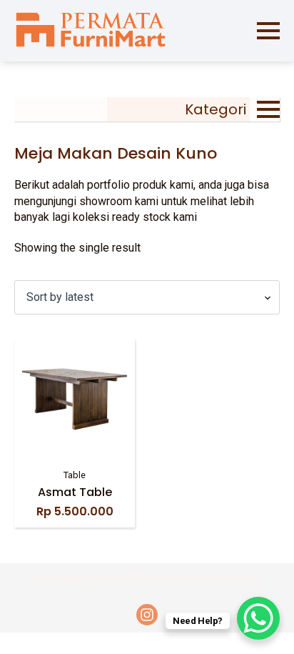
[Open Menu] (268, 30)
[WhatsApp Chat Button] (258, 618)
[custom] (147, 614)
